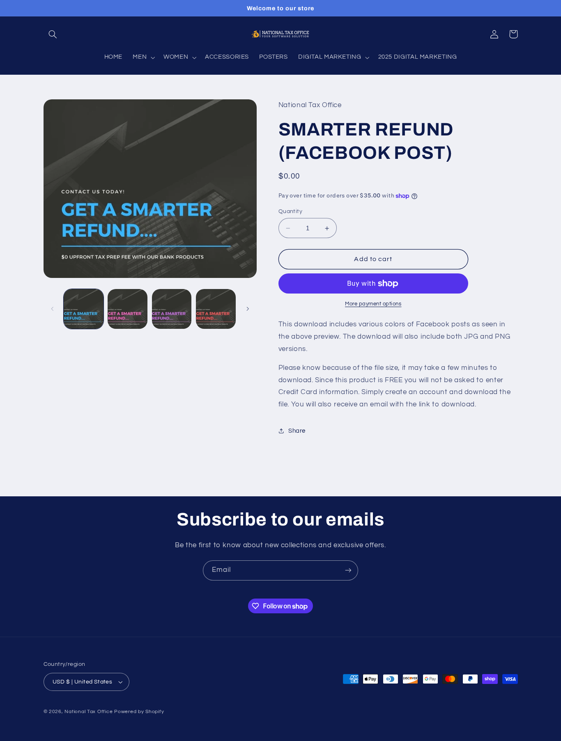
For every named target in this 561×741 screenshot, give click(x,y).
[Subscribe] (348, 570)
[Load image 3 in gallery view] (172, 309)
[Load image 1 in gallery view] (83, 309)
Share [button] (297, 431)
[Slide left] (53, 309)
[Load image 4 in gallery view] (216, 309)
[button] (53, 34)
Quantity (290, 211)
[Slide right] (248, 309)
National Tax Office (88, 711)
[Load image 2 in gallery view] (127, 309)
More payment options (373, 304)
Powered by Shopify (139, 711)
